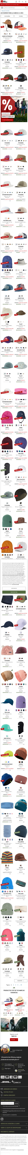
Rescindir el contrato (7, 1132)
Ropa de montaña (5, 10)
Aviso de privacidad (15, 584)
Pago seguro (7, 1068)
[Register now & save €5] (14, 1030)
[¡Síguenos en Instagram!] (3, 1119)
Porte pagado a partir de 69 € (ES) (9, 1064)
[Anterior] (3, 1003)
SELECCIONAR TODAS (14, 592)
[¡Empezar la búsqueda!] (25, 7)
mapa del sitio (21, 1149)
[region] (14, 577)
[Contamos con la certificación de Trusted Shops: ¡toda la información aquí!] (16, 1070)
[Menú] (2, 7)
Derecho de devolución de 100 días (21, 1065)
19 (21, 985)
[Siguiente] (25, 1003)
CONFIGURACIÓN (14, 588)
